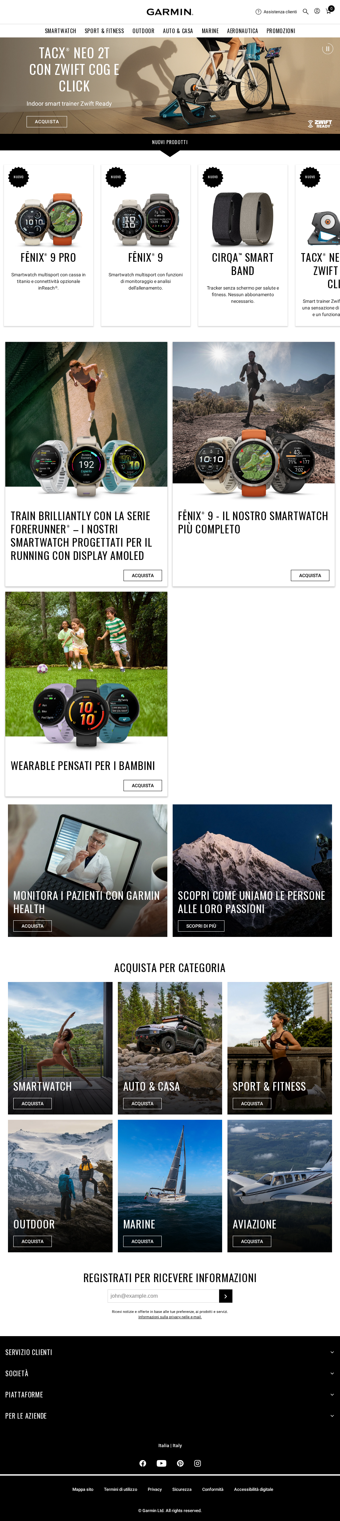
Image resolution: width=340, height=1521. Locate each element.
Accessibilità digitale (253, 1489)
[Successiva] (329, 85)
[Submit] (225, 1296)
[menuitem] (276, 12)
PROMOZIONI (281, 31)
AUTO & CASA (178, 31)
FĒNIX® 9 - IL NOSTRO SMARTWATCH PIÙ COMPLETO (254, 464)
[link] (170, 85)
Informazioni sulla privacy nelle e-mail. (170, 1317)
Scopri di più (201, 926)
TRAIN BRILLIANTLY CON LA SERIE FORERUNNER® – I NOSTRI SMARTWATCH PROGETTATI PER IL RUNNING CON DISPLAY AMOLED (86, 464)
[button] (327, 48)
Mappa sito (82, 1489)
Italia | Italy (170, 1445)
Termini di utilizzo (120, 1489)
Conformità (212, 1489)
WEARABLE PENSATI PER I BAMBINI (86, 694)
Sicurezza (182, 1489)
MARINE (210, 31)
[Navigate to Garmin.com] (170, 12)
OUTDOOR (143, 31)
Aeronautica (242, 31)
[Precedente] (11, 85)
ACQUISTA (47, 118)
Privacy (155, 1489)
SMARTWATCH (60, 31)
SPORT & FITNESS (104, 31)
